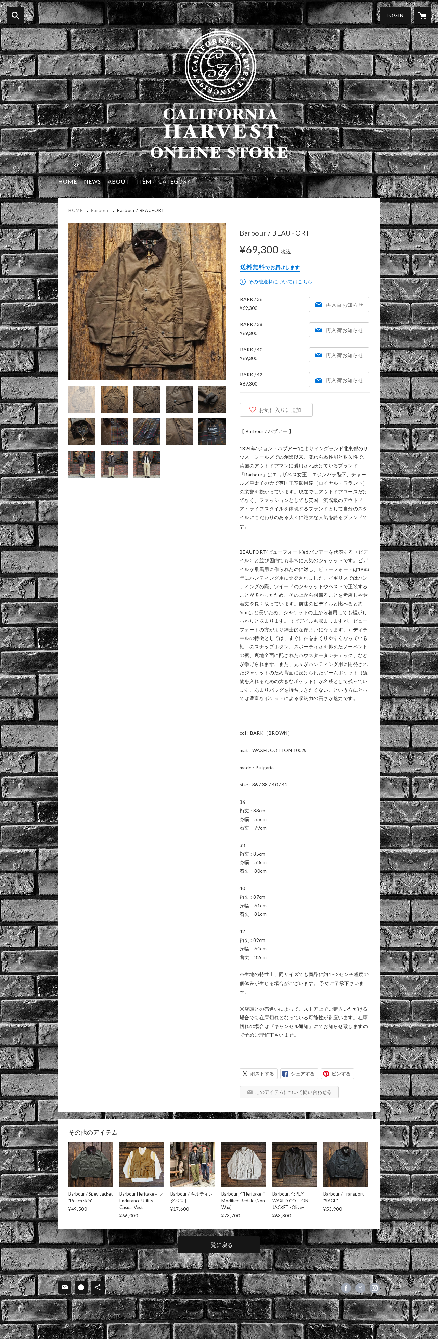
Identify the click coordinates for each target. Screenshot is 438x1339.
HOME (67, 181)
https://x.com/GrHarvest (360, 1288)
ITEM (144, 181)
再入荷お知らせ (344, 305)
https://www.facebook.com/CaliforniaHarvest (346, 1288)
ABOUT (118, 181)
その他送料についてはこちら (280, 282)
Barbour (100, 210)
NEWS (92, 181)
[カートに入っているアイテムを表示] (422, 15)
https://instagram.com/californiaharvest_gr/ (375, 1288)
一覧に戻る (219, 1244)
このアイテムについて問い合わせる (293, 1092)
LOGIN (395, 15)
